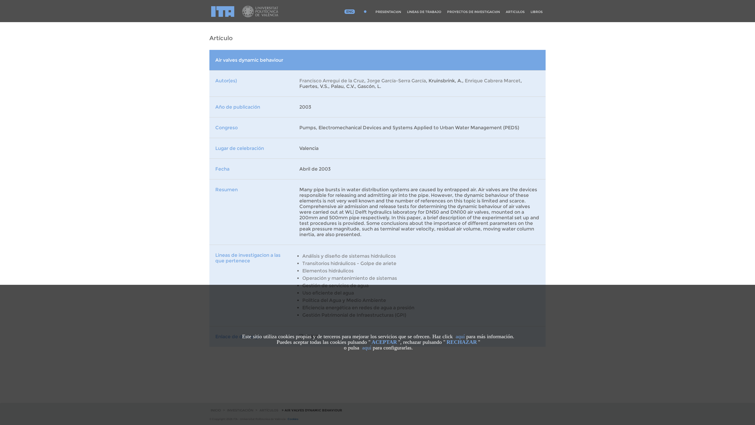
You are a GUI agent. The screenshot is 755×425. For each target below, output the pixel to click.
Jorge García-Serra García (396, 81)
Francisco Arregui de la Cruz (331, 81)
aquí (460, 336)
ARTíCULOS (515, 12)
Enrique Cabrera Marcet (493, 81)
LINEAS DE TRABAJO (424, 12)
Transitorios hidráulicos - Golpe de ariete (349, 263)
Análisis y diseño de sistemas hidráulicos (349, 256)
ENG (349, 11)
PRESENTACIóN (388, 12)
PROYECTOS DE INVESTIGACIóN (473, 12)
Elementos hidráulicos (328, 271)
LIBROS (537, 12)
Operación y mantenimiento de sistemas (349, 278)
